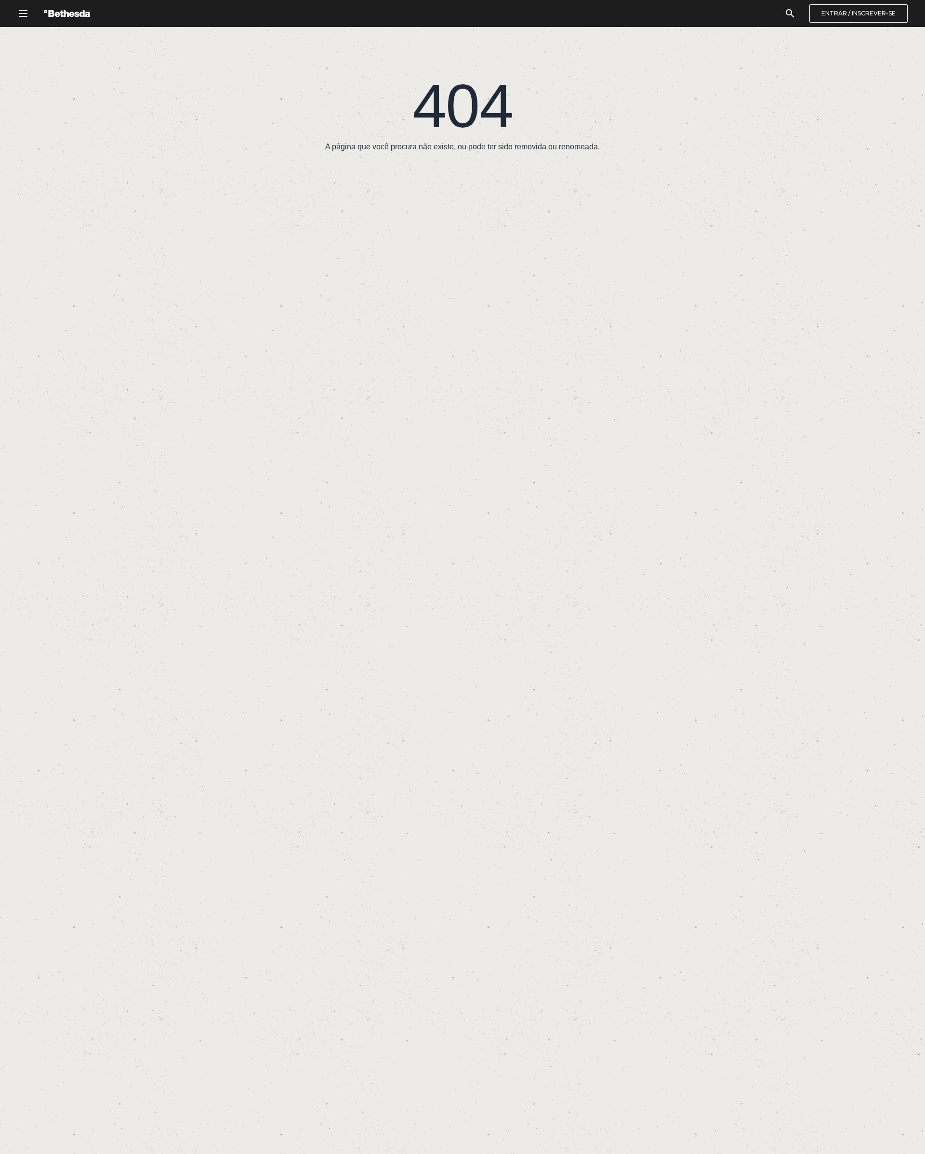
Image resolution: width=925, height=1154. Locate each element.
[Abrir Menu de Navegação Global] (23, 13)
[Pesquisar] (790, 13)
